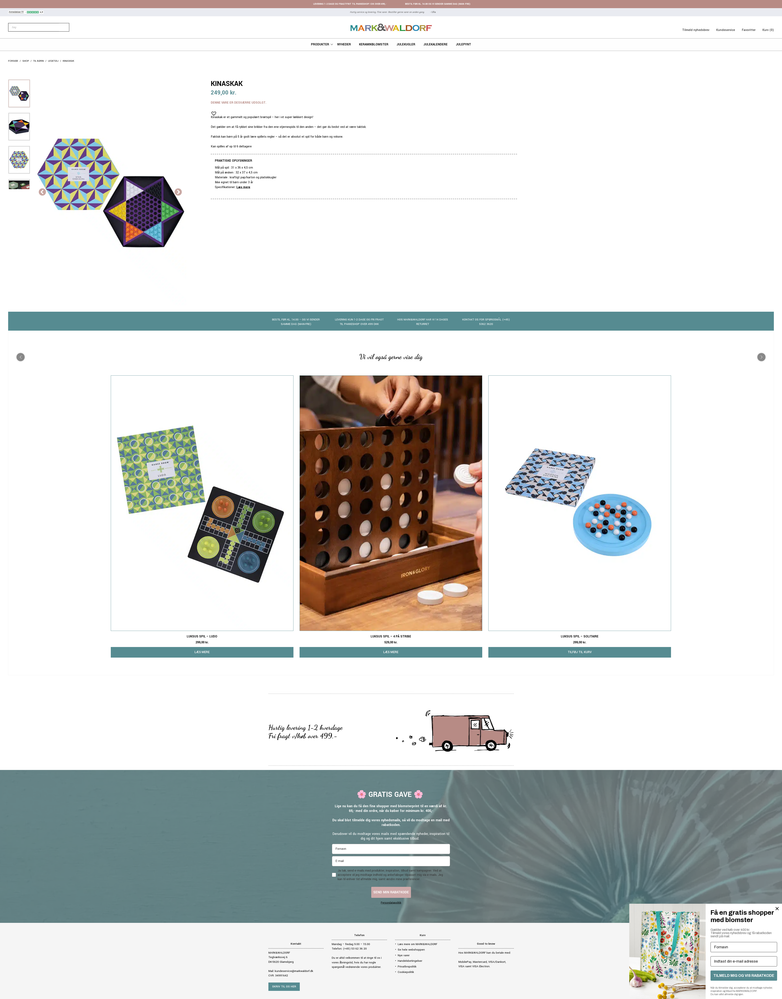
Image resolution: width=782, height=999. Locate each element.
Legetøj (53, 61)
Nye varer (404, 955)
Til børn (38, 61)
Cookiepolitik (406, 972)
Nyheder (344, 44)
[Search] (64, 27)
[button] (212, 112)
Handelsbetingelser (410, 961)
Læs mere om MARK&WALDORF (417, 944)
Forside (13, 61)
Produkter (320, 44)
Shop (25, 61)
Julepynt (463, 44)
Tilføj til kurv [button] (580, 652)
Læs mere (243, 187)
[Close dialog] (777, 908)
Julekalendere (435, 44)
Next (178, 192)
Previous (42, 192)
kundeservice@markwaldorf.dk (294, 971)
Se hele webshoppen (411, 950)
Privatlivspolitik (407, 966)
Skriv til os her (284, 986)
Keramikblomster (373, 44)
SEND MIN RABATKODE (391, 892)
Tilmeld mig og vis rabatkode (743, 976)
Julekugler (405, 44)
